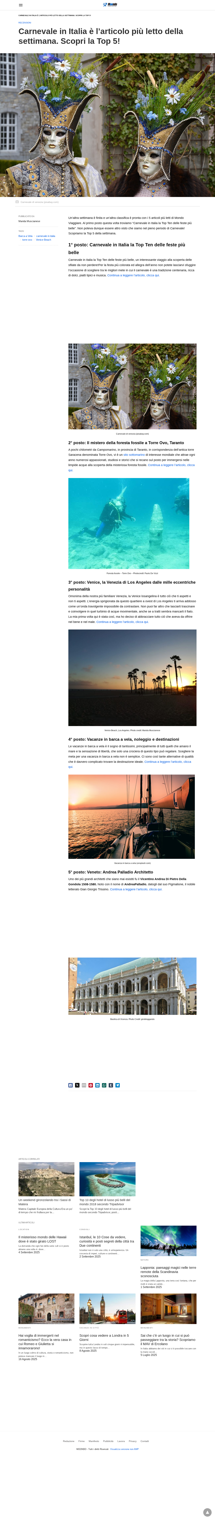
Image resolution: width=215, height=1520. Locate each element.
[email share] (84, 1085)
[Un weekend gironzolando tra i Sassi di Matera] (46, 1179)
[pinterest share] (91, 1085)
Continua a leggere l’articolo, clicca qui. (133, 275)
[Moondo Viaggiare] (110, 4)
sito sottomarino (134, 454)
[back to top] (207, 1512)
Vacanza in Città (89, 1328)
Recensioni (24, 23)
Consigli (84, 1229)
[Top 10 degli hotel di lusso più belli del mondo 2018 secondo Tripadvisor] (107, 1179)
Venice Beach (43, 239)
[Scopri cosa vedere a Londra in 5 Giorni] (107, 1309)
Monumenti (24, 1328)
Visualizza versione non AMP (124, 1449)
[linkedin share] (97, 1085)
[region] (132, 310)
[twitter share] (77, 1085)
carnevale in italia (45, 236)
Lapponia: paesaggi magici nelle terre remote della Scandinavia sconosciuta (168, 1272)
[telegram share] (117, 1085)
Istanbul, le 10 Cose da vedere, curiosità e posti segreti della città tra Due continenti (106, 1241)
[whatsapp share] (104, 1085)
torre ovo (27, 239)
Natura (145, 1260)
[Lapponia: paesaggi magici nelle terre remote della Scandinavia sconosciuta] (169, 1241)
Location (23, 1229)
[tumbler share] (111, 1085)
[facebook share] (70, 1085)
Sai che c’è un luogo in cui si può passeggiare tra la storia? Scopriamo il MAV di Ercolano (168, 1340)
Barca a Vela (25, 236)
